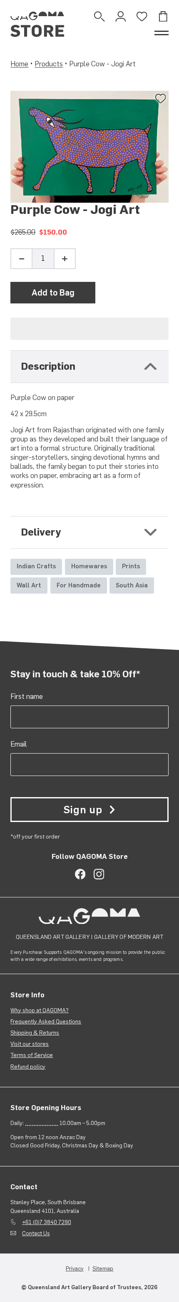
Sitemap (102, 1268)
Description (48, 366)
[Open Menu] (161, 33)
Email (18, 744)
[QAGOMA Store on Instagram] (99, 874)
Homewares (89, 566)
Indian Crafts (36, 566)
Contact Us (36, 1233)
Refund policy (27, 1066)
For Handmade (79, 585)
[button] (89, 329)
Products (49, 64)
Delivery (41, 532)
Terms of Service (31, 1055)
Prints (131, 566)
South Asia (132, 585)
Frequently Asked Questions (45, 1021)
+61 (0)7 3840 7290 (46, 1222)
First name (26, 696)
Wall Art (29, 585)
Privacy (75, 1268)
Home (19, 64)
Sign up (82, 809)
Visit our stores (29, 1043)
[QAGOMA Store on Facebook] (80, 874)
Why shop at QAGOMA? (39, 1010)
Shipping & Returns (34, 1032)
